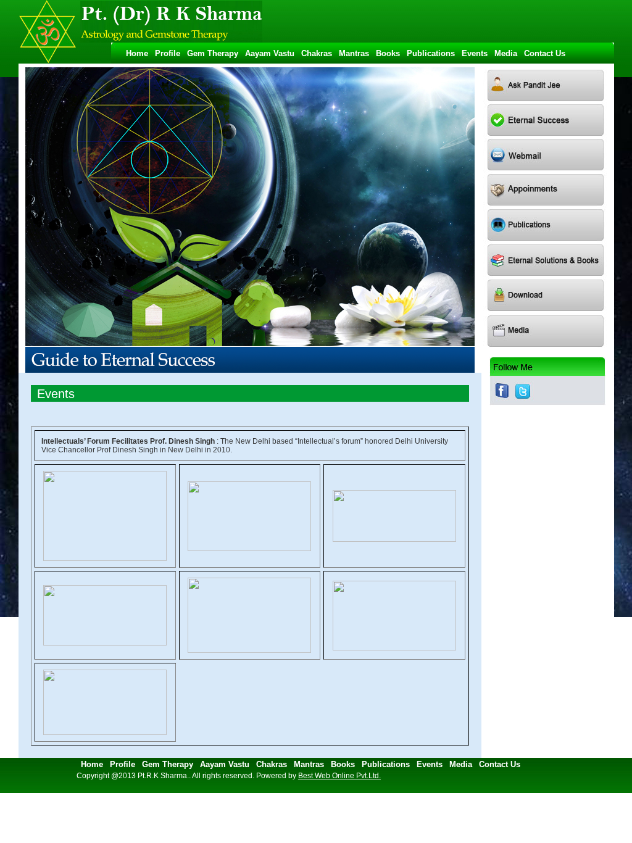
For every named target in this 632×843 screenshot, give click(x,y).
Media (508, 53)
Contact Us (544, 53)
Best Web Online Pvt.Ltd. (339, 775)
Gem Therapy (215, 53)
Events (477, 53)
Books (390, 53)
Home (134, 53)
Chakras (319, 53)
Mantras (356, 53)
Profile (170, 53)
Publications (433, 53)
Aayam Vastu (272, 53)
